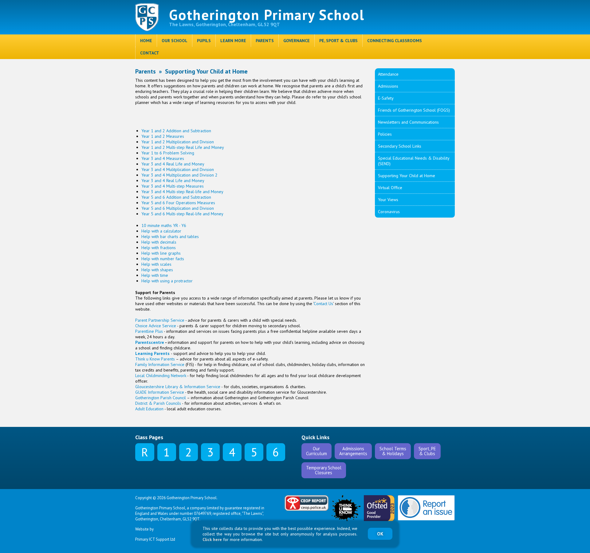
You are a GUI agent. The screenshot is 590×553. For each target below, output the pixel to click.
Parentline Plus (149, 331)
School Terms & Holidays (393, 451)
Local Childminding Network (160, 375)
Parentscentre (149, 342)
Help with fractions (158, 247)
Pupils (204, 40)
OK (380, 534)
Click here (213, 539)
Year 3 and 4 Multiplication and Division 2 (179, 175)
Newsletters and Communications (408, 122)
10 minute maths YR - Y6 (163, 225)
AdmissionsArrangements (353, 451)
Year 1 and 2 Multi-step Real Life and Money (182, 147)
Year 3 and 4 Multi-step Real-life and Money (182, 191)
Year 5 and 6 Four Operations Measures (178, 202)
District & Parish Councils (158, 403)
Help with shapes (157, 270)
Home (146, 40)
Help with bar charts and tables (170, 236)
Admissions (388, 86)
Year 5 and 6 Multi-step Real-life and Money (182, 214)
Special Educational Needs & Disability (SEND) (414, 160)
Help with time (154, 275)
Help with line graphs (161, 253)
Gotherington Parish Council (160, 397)
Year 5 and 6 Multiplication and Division (177, 208)
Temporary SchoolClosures (323, 470)
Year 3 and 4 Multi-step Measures (172, 186)
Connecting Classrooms (394, 40)
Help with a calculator (161, 231)
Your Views (388, 199)
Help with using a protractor (167, 281)
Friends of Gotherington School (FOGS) (414, 110)
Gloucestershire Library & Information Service (177, 386)
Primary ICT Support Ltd (155, 539)
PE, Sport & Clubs (338, 40)
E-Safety (386, 98)
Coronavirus (389, 211)
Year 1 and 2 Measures (162, 136)
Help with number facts (162, 258)
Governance (296, 40)
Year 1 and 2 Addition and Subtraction (176, 130)
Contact (149, 53)
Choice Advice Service (155, 325)
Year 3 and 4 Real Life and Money (172, 164)
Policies (385, 134)
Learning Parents (152, 353)
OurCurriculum (316, 451)
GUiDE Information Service (159, 392)
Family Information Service (159, 364)
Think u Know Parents (155, 359)
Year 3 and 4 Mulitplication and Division (177, 169)
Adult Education (149, 409)
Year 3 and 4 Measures (162, 158)
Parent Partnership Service (159, 320)
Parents (265, 40)
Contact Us (323, 303)
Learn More (233, 40)
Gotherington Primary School (266, 15)
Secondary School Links (399, 146)
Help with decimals (158, 242)
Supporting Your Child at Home (206, 71)
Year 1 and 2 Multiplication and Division (177, 142)
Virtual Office (390, 187)
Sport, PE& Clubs (427, 451)
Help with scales (156, 264)
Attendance (388, 74)
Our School (174, 40)
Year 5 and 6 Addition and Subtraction (176, 197)
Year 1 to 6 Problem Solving (167, 153)
